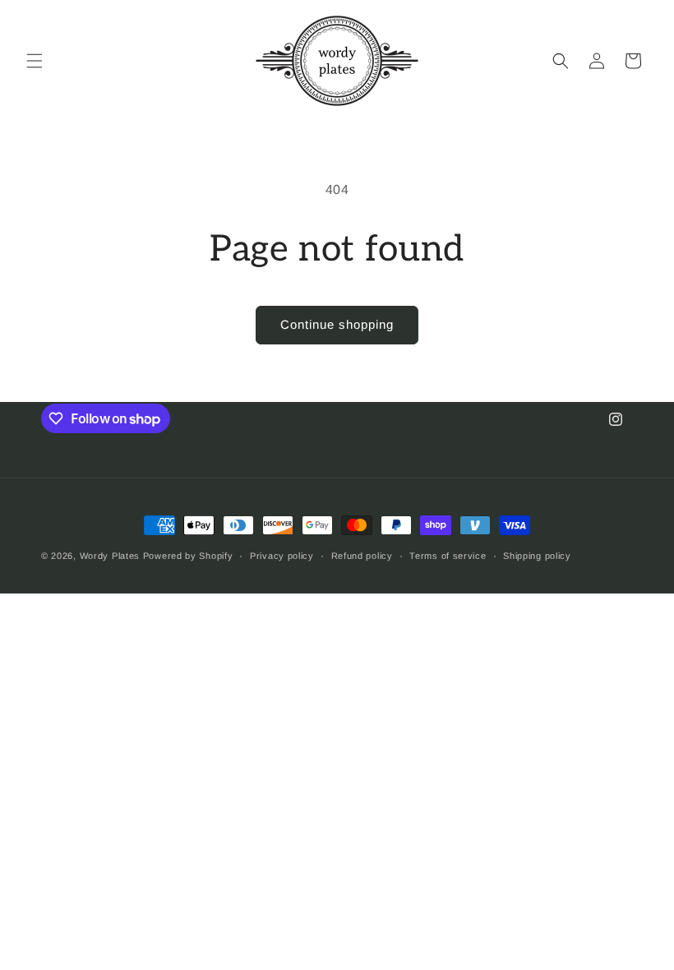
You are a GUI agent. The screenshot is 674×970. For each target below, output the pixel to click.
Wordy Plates (110, 556)
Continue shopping (337, 324)
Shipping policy (537, 556)
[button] (34, 61)
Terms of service (447, 556)
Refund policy (362, 556)
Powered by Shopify (188, 556)
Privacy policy (282, 556)
